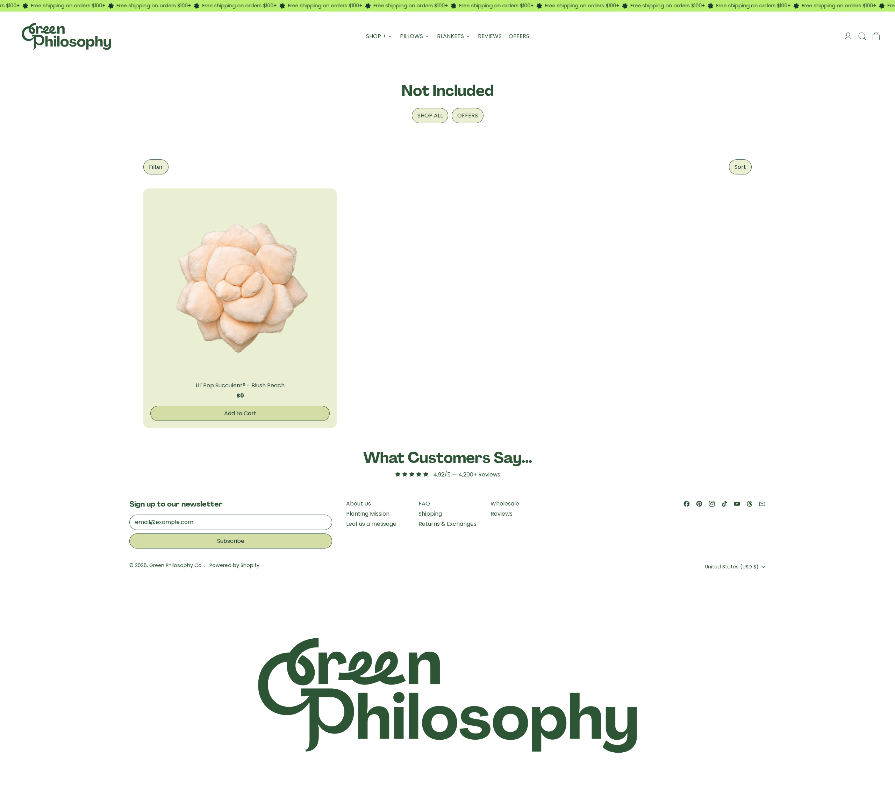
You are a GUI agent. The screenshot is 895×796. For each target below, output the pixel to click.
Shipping (430, 514)
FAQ (424, 504)
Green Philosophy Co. (176, 565)
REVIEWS (490, 36)
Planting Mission (367, 514)
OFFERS (519, 36)
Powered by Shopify (234, 565)
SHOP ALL (430, 116)
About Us (358, 504)
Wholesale (505, 504)
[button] (156, 166)
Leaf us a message (371, 524)
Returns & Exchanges (447, 524)
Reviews (502, 514)
